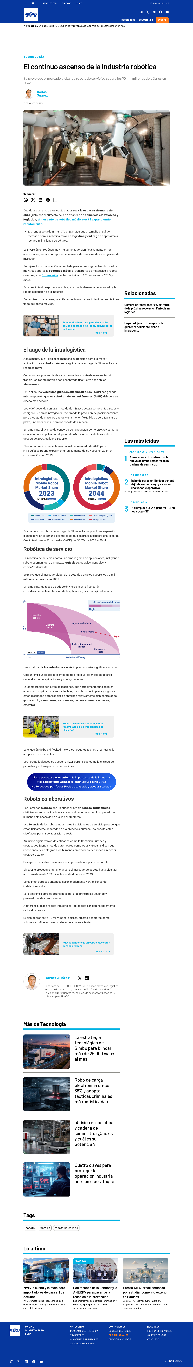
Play (79, 3)
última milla (50, 275)
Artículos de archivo (82, 1343)
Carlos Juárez (42, 93)
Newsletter (50, 3)
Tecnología (34, 57)
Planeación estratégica (84, 1331)
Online (29, 1327)
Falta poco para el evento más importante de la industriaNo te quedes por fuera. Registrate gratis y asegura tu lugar (71, 782)
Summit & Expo (34, 1330)
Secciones (127, 20)
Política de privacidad (159, 1331)
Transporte (77, 1335)
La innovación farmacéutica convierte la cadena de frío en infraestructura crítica (82, 26)
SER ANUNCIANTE (118, 1335)
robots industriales (66, 1228)
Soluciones (146, 20)
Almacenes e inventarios (84, 1339)
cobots (30, 1228)
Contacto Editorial (120, 1331)
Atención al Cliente (120, 1339)
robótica (45, 1228)
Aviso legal (153, 1339)
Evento (162, 20)
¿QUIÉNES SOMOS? (156, 1335)
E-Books (66, 3)
